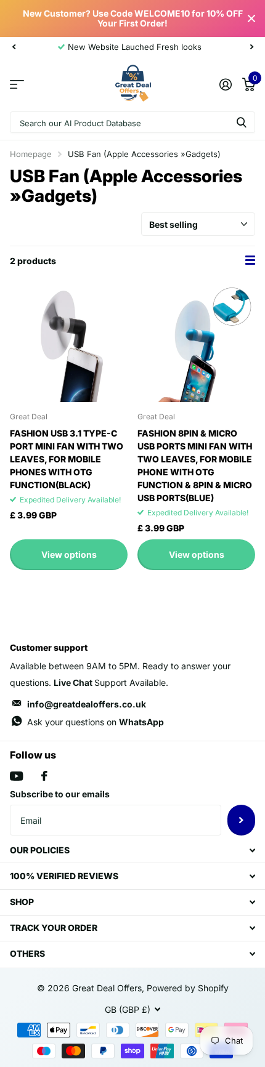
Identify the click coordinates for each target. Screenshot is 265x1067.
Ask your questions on (95, 722)
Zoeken (241, 122)
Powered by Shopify (188, 988)
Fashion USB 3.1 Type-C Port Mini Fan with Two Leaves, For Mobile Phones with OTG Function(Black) (66, 459)
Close (251, 18)
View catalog (17, 84)
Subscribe (241, 820)
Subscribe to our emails (60, 794)
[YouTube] (16, 776)
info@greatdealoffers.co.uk (86, 704)
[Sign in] (225, 84)
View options (69, 554)
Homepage (31, 154)
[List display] (250, 260)
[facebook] (44, 776)
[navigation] (13, 46)
